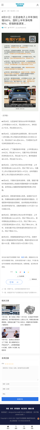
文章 (8, 11)
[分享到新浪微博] (20, 272)
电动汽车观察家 (21, 418)
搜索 (16, 428)
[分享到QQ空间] (28, 272)
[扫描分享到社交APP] (16, 272)
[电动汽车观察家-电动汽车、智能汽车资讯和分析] (20, 4)
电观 (5, 27)
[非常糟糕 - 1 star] (5, 363)
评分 (3, 363)
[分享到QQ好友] (24, 272)
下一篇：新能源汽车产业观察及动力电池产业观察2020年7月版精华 (20, 292)
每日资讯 (12, 11)
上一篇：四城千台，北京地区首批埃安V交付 (16, 289)
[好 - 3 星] (9, 363)
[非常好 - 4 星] (11, 363)
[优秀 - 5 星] (12, 363)
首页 (4, 11)
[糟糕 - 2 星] (7, 363)
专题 (32, 428)
